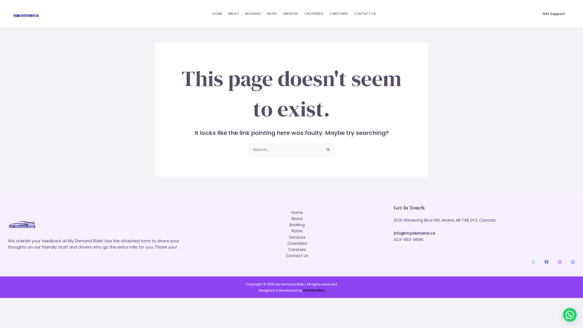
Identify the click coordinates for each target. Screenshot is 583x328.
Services (290, 13)
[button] (553, 13)
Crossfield (313, 13)
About (233, 13)
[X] (533, 262)
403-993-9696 (408, 239)
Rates (272, 13)
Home (217, 13)
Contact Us (365, 13)
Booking (253, 13)
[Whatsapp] (573, 262)
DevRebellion (314, 290)
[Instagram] (560, 262)
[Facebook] (547, 262)
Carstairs (339, 13)
